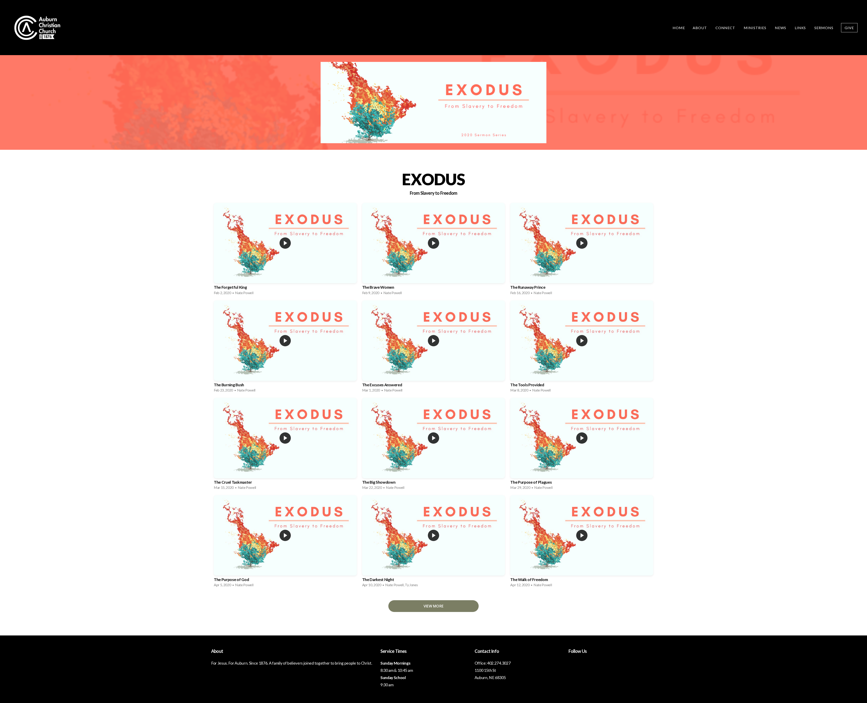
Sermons (823, 28)
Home (679, 28)
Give (849, 28)
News (781, 28)
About (700, 28)
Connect (726, 28)
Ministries (755, 28)
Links (801, 28)
